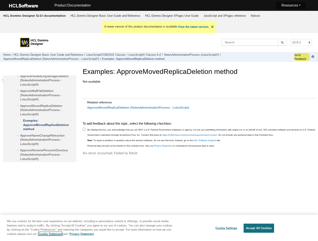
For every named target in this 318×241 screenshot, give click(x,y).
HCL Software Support (205, 140)
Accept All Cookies (259, 228)
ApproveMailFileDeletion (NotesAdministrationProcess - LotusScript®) (41, 95)
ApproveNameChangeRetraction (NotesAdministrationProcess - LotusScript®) (42, 140)
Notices (255, 15)
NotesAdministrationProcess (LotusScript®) (191, 54)
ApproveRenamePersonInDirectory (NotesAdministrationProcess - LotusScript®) (44, 154)
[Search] (282, 42)
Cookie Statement (50, 233)
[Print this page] (313, 56)
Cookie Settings (226, 228)
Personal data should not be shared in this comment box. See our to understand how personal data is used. (151, 146)
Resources (289, 5)
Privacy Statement (163, 146)
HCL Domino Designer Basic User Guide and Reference (105, 15)
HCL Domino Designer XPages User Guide (172, 15)
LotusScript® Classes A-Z (144, 54)
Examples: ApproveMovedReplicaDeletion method (133, 58)
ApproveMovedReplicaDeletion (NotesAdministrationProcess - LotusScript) (138, 107)
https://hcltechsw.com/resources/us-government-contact (189, 135)
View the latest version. (193, 26)
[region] (159, 228)
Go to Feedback (300, 57)
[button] (18, 76)
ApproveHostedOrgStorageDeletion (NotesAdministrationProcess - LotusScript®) (44, 80)
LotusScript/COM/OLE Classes (105, 54)
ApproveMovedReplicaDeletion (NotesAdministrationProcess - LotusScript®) (51, 58)
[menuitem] (105, 16)
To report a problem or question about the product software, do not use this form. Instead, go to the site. (154, 140)
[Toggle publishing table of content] (3, 80)
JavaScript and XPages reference (225, 15)
